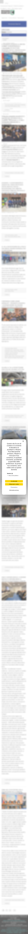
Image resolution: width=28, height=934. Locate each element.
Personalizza (14, 487)
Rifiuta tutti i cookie (14, 484)
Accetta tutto (14, 481)
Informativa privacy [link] (14, 490)
